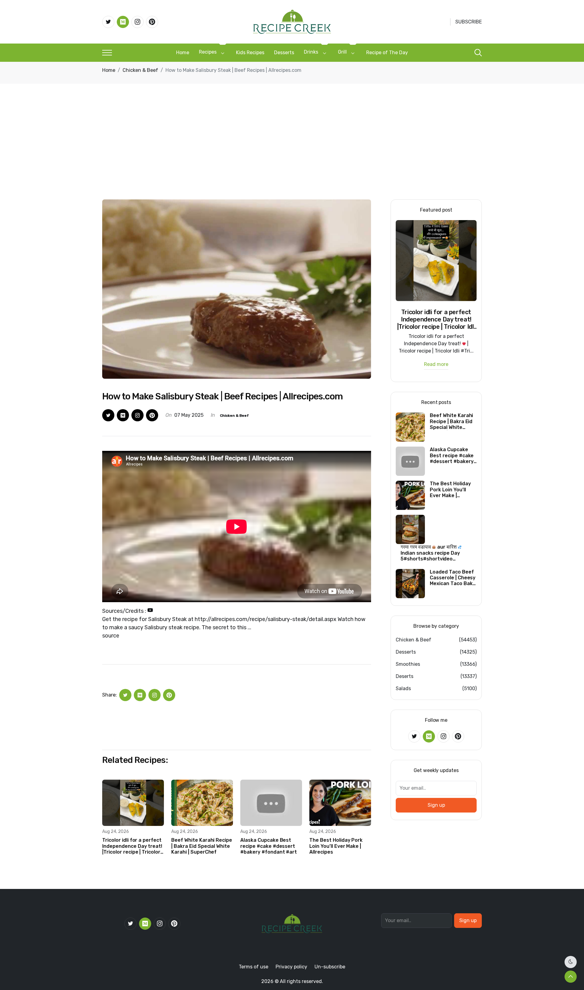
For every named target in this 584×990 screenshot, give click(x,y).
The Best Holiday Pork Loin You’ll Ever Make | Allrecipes (336, 846)
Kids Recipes (250, 52)
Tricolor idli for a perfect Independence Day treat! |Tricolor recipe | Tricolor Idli (132, 846)
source (110, 635)
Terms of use (253, 967)
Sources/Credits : (124, 611)
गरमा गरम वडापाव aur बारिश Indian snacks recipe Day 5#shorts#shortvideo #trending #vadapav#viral (432, 553)
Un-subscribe (330, 967)
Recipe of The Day (387, 52)
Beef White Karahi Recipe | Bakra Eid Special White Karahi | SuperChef (201, 846)
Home (182, 52)
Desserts (284, 52)
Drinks (311, 52)
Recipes (208, 52)
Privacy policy (291, 967)
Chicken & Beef (140, 70)
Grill (342, 52)
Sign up (436, 805)
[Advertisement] (291, 153)
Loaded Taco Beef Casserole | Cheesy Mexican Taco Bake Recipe (452, 578)
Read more (436, 364)
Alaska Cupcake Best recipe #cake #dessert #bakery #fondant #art (268, 846)
